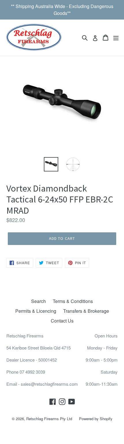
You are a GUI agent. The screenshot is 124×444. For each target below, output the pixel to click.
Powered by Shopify (95, 418)
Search (38, 301)
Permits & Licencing (35, 311)
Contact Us (62, 320)
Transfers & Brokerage (86, 311)
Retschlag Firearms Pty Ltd (49, 418)
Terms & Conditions (73, 301)
